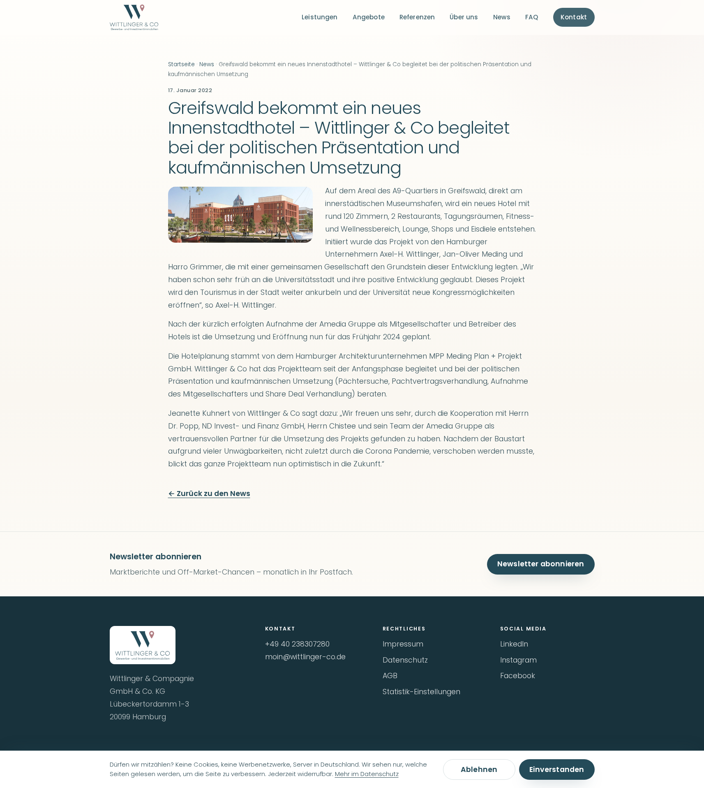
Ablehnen (479, 769)
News (502, 17)
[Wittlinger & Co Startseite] (134, 17)
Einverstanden (556, 769)
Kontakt (574, 17)
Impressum (403, 644)
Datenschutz (405, 660)
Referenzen (417, 17)
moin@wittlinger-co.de (305, 657)
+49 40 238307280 (297, 644)
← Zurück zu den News (209, 493)
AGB (390, 676)
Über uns (464, 17)
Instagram (518, 660)
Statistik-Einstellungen (421, 692)
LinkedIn (514, 644)
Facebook (517, 676)
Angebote (369, 17)
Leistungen (320, 17)
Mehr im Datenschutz (367, 774)
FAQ (531, 17)
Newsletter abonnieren (540, 564)
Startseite (181, 64)
